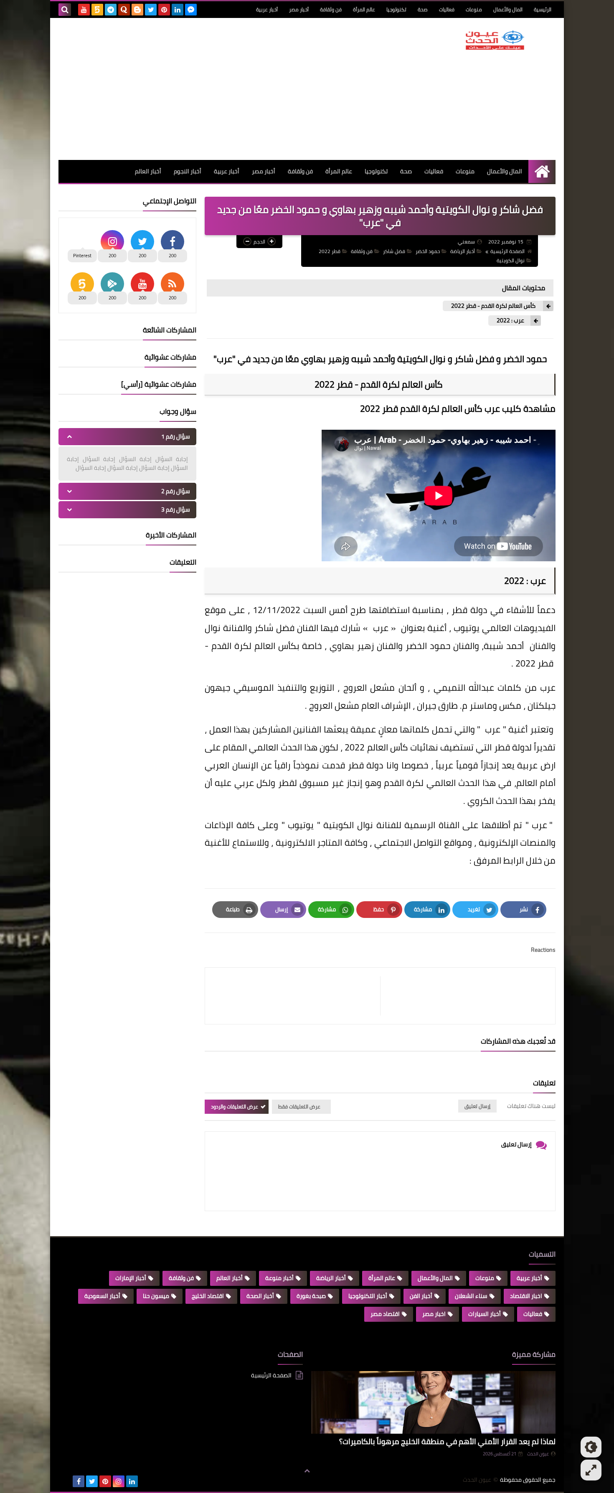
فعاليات (446, 9)
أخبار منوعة (279, 1277)
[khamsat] (97, 9)
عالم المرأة (364, 9)
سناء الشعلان (471, 1295)
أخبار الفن (421, 1295)
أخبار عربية (267, 9)
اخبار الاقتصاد (526, 1295)
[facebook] (78, 1481)
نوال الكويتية (511, 260)
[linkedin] (177, 9)
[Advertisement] (210, 88)
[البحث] (64, 9)
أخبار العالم (148, 171)
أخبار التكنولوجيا (367, 1295)
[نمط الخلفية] (591, 1470)
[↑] (307, 1471)
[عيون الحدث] (495, 40)
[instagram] (118, 1481)
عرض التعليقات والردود (234, 1106)
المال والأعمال (508, 9)
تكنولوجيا (396, 9)
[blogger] (137, 9)
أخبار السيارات (484, 1313)
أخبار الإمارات (130, 1277)
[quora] (124, 9)
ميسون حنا (156, 1295)
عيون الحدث (538, 1454)
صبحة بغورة (311, 1295)
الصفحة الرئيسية (507, 251)
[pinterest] (164, 9)
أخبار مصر (299, 9)
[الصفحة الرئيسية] (542, 171)
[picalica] (65, 1481)
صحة (423, 9)
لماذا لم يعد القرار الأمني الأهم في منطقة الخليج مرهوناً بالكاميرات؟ (447, 1441)
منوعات (474, 9)
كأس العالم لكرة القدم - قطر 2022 (494, 306)
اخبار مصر (434, 1313)
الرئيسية (542, 9)
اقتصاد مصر (385, 1313)
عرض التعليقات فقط (299, 1106)
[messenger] (191, 9)
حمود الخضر (428, 251)
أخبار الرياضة (462, 251)
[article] (296, 996)
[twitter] (151, 9)
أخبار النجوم (187, 171)
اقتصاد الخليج (208, 1295)
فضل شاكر (394, 251)
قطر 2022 (329, 251)
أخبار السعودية (102, 1295)
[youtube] (84, 9)
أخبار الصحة (260, 1295)
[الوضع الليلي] (591, 1447)
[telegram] (111, 9)
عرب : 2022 (510, 320)
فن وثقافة (331, 9)
